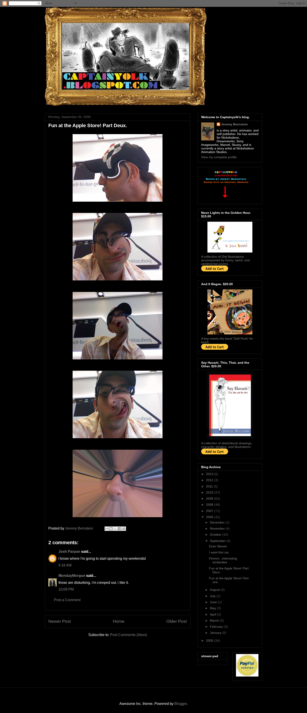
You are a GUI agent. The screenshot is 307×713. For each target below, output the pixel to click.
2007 (210, 511)
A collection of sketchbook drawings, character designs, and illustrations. (226, 445)
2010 (210, 492)
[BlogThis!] (111, 528)
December (218, 522)
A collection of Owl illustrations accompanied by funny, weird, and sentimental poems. (225, 260)
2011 (210, 486)
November (218, 528)
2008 (210, 504)
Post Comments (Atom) (128, 635)
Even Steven (218, 546)
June (214, 602)
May (213, 608)
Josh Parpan (69, 551)
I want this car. (219, 552)
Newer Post (59, 621)
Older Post (176, 621)
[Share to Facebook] (119, 528)
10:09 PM (66, 589)
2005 (210, 640)
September (218, 541)
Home (119, 621)
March (215, 620)
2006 (210, 517)
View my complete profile (219, 157)
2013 (210, 474)
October (216, 534)
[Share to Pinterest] (124, 528)
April (213, 614)
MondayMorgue (71, 576)
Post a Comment (67, 600)
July (213, 596)
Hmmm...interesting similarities (223, 560)
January (216, 632)
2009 (210, 498)
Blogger (180, 704)
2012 (210, 480)
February (217, 626)
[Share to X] (115, 528)
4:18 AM (64, 565)
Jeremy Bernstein (234, 124)
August (215, 589)
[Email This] (107, 528)
